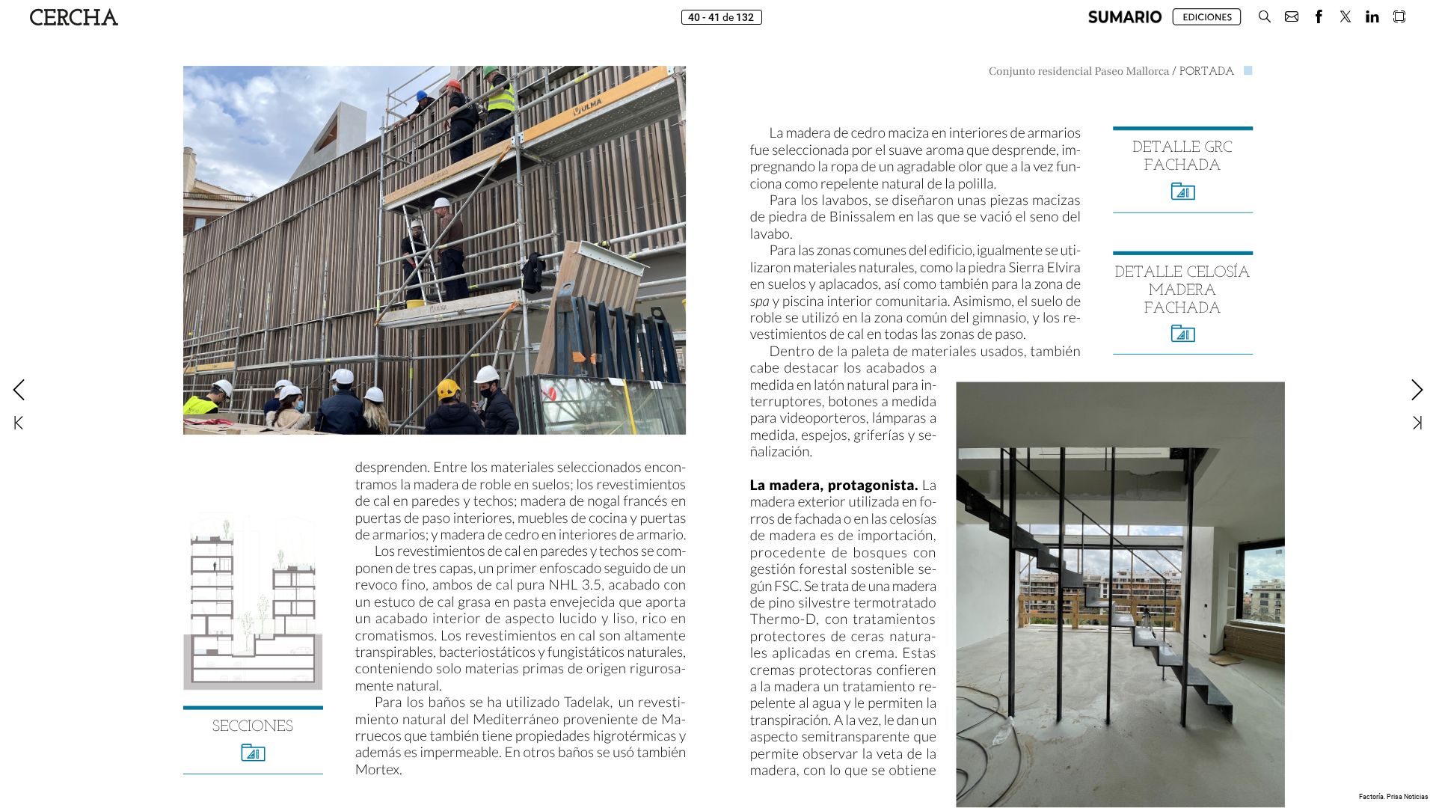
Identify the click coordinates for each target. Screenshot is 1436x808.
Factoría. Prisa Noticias (1394, 797)
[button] (1125, 17)
